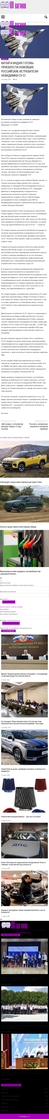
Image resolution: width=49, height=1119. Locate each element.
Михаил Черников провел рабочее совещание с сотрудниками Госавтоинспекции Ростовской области (24, 675)
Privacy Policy (4, 609)
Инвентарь (5, 1110)
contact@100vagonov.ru (23, 932)
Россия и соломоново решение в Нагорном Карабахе (38, 426)
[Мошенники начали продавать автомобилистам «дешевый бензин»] (24, 548)
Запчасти (4, 1107)
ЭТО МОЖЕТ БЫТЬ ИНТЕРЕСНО (9, 437)
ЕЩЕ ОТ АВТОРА (24, 437)
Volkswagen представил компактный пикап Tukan (21, 482)
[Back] (0, 580)
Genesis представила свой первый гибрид (18, 527)
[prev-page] (0, 578)
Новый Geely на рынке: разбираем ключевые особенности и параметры (23, 770)
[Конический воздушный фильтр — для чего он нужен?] (24, 795)
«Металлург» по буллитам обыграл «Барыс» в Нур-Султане (12, 426)
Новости (5, 59)
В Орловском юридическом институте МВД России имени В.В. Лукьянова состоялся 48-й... (24, 1027)
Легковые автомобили (9, 1100)
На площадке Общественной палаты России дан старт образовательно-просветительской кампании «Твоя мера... (22, 722)
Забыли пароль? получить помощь (11, 607)
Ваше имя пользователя (8, 592)
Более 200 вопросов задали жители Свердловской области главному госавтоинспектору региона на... (23, 863)
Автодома (4, 1092)
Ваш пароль (4, 599)
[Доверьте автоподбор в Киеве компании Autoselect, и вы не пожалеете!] (24, 888)
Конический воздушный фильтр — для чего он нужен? (21, 817)
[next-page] (1, 578)
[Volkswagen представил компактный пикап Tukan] (24, 459)
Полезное (4, 1103)
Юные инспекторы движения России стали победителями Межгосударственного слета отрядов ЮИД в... (22, 979)
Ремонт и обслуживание (10, 1096)
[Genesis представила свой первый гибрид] (24, 503)
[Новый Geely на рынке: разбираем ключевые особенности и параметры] (24, 747)
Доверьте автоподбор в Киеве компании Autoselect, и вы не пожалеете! (23, 911)
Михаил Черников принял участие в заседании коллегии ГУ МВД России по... (23, 1074)
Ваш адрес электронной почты (10, 620)
